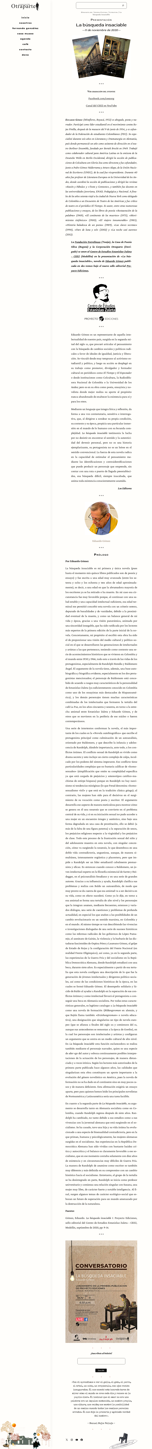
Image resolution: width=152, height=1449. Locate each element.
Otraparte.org (86, 12)
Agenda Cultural (100, 12)
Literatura (113, 12)
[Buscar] (123, 5)
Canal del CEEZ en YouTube (101, 105)
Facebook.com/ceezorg (101, 98)
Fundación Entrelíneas (88, 241)
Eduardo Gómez (114, 261)
